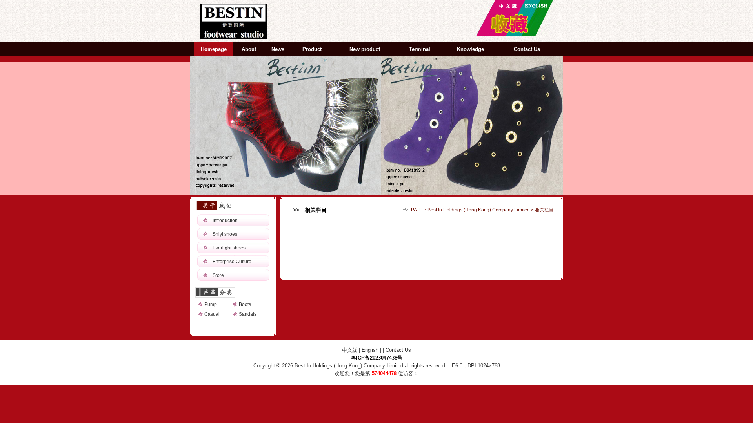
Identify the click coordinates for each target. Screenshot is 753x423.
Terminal (419, 49)
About (249, 49)
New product (364, 49)
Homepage (214, 49)
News (277, 49)
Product (312, 49)
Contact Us (527, 49)
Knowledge (470, 49)
